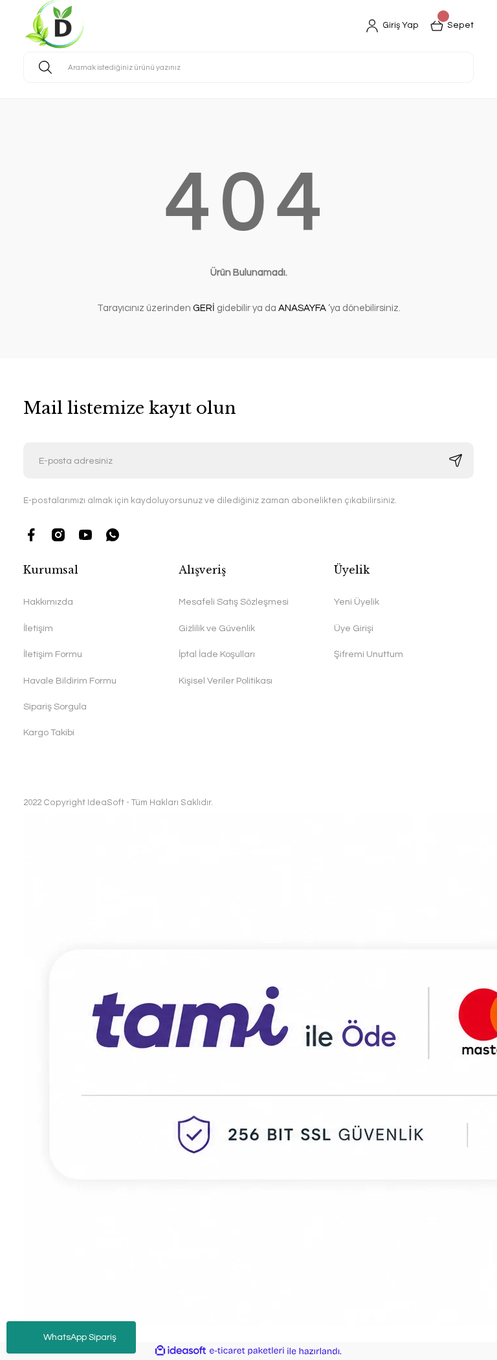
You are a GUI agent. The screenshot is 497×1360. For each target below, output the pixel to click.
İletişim (38, 628)
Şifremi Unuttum (368, 654)
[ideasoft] (180, 1351)
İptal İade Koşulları (217, 654)
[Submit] (455, 460)
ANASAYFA (302, 308)
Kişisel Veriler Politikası (225, 680)
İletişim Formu (52, 654)
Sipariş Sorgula (55, 706)
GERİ (204, 308)
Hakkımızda (48, 602)
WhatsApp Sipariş (79, 1337)
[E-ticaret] (247, 1350)
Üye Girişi (353, 628)
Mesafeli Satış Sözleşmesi (234, 602)
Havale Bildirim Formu (69, 680)
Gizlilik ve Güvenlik (217, 628)
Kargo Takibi (48, 732)
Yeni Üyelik (356, 602)
